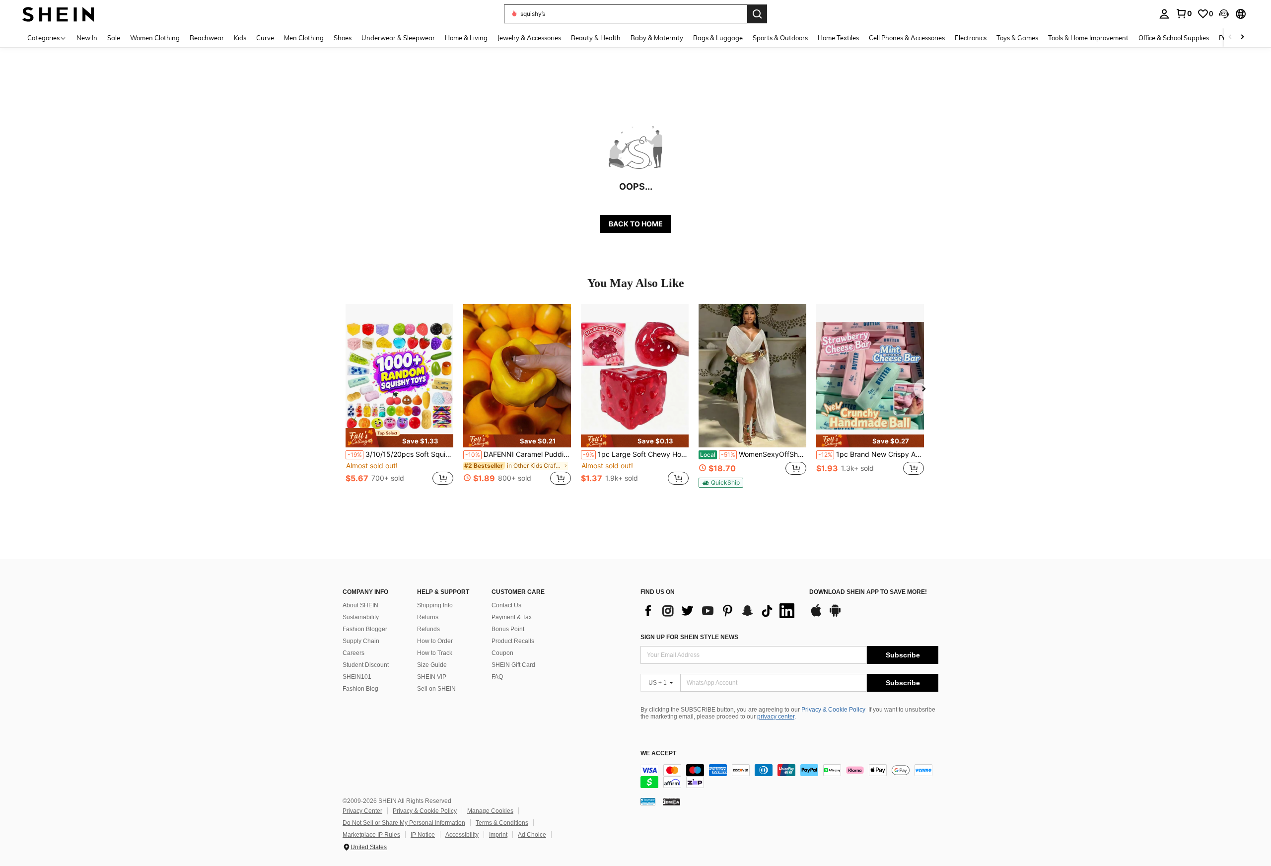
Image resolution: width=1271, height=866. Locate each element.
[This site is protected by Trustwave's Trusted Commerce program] (647, 801)
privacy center (775, 716)
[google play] (835, 615)
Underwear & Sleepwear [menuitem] (398, 38)
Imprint (498, 834)
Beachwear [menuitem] (207, 38)
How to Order (435, 641)
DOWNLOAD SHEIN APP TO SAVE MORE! (868, 592)
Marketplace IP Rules (371, 834)
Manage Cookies (490, 810)
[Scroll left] (1230, 37)
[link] (1183, 13)
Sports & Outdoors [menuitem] (780, 38)
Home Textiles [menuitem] (838, 38)
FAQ (497, 676)
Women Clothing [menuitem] (155, 38)
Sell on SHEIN (436, 688)
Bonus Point (508, 629)
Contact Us (506, 605)
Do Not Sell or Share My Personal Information (404, 822)
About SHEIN (360, 605)
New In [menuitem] (86, 38)
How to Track (434, 653)
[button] (1224, 14)
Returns (427, 617)
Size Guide (432, 664)
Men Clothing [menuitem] (304, 38)
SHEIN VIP (431, 676)
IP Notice (423, 834)
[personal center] (1164, 14)
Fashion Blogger (365, 629)
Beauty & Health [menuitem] (596, 38)
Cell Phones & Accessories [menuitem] (907, 38)
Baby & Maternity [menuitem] (657, 38)
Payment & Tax (512, 617)
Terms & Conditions (502, 822)
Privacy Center (362, 810)
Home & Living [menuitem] (466, 38)
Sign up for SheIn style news (689, 637)
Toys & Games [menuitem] (1017, 38)
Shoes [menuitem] (343, 38)
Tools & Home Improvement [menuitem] (1088, 38)
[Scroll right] (1242, 37)
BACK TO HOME (636, 223)
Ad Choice (532, 834)
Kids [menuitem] (240, 38)
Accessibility (462, 834)
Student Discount (366, 664)
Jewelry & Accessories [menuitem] (529, 38)
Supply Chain (361, 641)
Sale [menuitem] (113, 38)
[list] (719, 610)
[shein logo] (58, 13)
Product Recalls (513, 641)
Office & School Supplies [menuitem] (1173, 38)
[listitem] (399, 400)
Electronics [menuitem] (971, 38)
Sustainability (361, 617)
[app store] (816, 615)
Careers (353, 653)
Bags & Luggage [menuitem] (718, 38)
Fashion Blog (360, 688)
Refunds (428, 629)
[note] (399, 437)
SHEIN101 (357, 676)
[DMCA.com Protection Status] (671, 801)
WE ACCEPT (658, 753)
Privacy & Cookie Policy (833, 709)
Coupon (502, 653)
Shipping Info (435, 605)
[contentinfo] (789, 776)
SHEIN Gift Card (513, 664)
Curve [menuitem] (265, 38)
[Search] (757, 13)
